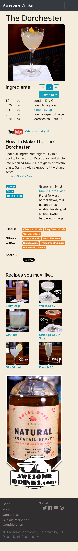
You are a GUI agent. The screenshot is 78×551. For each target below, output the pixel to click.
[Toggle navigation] (69, 5)
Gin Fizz (11, 335)
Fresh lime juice (51, 238)
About (7, 509)
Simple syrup (43, 110)
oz (49, 87)
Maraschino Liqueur (34, 247)
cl (56, 87)
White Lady (47, 306)
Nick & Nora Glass (52, 191)
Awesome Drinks (18, 5)
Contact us (11, 515)
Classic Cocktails (32, 229)
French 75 (46, 367)
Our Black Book (31, 233)
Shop (6, 504)
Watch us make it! (36, 131)
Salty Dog (13, 306)
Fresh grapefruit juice (52, 243)
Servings (48, 95)
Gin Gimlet (13, 367)
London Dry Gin (31, 238)
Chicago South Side (50, 336)
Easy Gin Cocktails (55, 229)
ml (42, 87)
